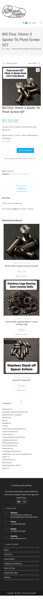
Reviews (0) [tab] (21, 189)
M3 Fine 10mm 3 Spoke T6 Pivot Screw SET (27, 49)
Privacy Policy (9, 559)
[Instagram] (24, 501)
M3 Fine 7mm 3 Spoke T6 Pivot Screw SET (21, 266)
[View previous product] (3, 63)
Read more (21, 390)
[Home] (3, 49)
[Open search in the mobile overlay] (39, 22)
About (6, 550)
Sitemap (7, 577)
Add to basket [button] (21, 276)
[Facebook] (18, 501)
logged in (16, 209)
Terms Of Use (9, 568)
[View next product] (39, 63)
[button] (38, 70)
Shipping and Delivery (13, 563)
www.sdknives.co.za (18, 538)
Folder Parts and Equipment (20, 174)
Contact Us (8, 554)
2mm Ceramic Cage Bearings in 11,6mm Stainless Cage (21, 323)
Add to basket (25, 150)
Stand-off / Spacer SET (22, 380)
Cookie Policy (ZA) (11, 573)
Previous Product (11, 63)
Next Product (32, 63)
